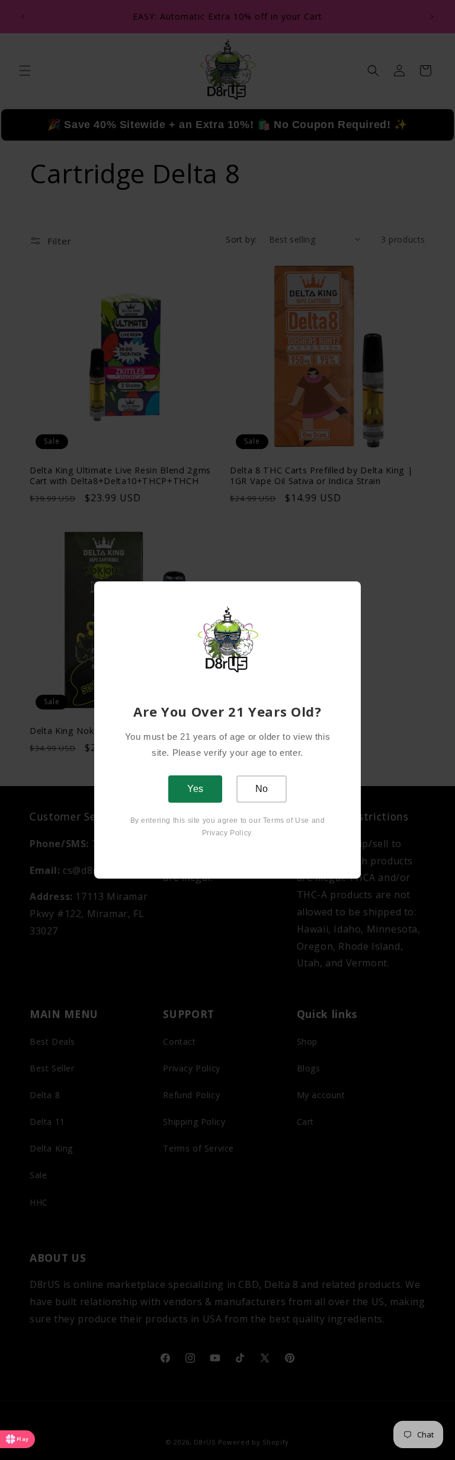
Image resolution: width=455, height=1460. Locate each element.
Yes (195, 789)
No (261, 789)
